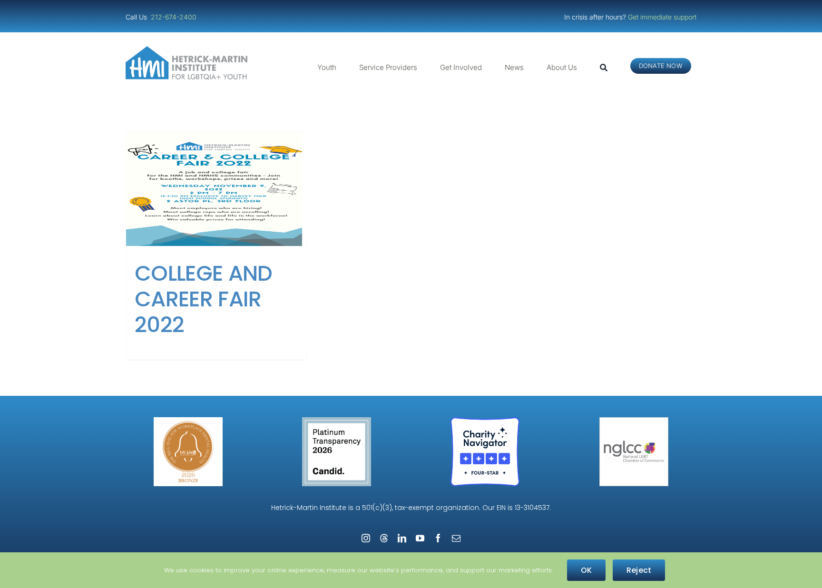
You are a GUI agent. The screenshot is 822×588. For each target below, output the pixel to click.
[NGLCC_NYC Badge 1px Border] (633, 421)
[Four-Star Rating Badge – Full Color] (484, 421)
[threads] (384, 538)
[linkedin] (402, 538)
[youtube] (420, 538)
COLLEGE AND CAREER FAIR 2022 (204, 299)
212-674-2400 (174, 17)
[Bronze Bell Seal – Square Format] (188, 421)
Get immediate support (662, 17)
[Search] (603, 67)
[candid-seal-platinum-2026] (336, 421)
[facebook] (438, 538)
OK (586, 570)
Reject (638, 570)
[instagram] (366, 538)
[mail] (456, 538)
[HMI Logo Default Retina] (188, 50)
